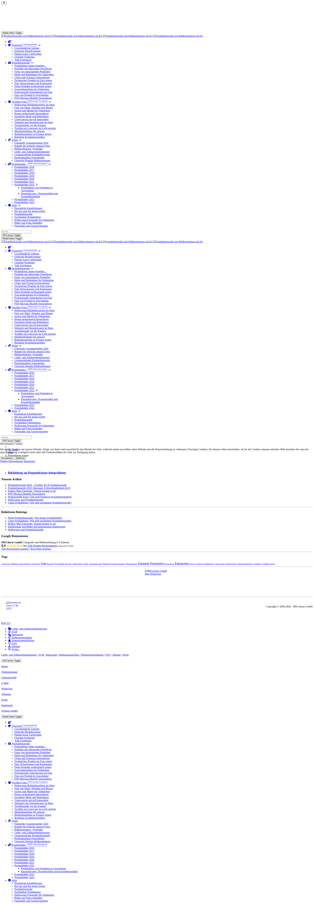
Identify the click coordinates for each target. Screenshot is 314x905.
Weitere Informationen (11, 461)
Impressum (29, 461)
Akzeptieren (7, 458)
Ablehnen (20, 458)
